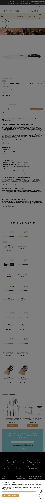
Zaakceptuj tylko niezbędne (12, 492)
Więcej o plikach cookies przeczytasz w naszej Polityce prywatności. (16, 489)
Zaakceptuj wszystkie (10, 495)
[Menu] (43, 490)
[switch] (41, 498)
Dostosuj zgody (29, 492)
